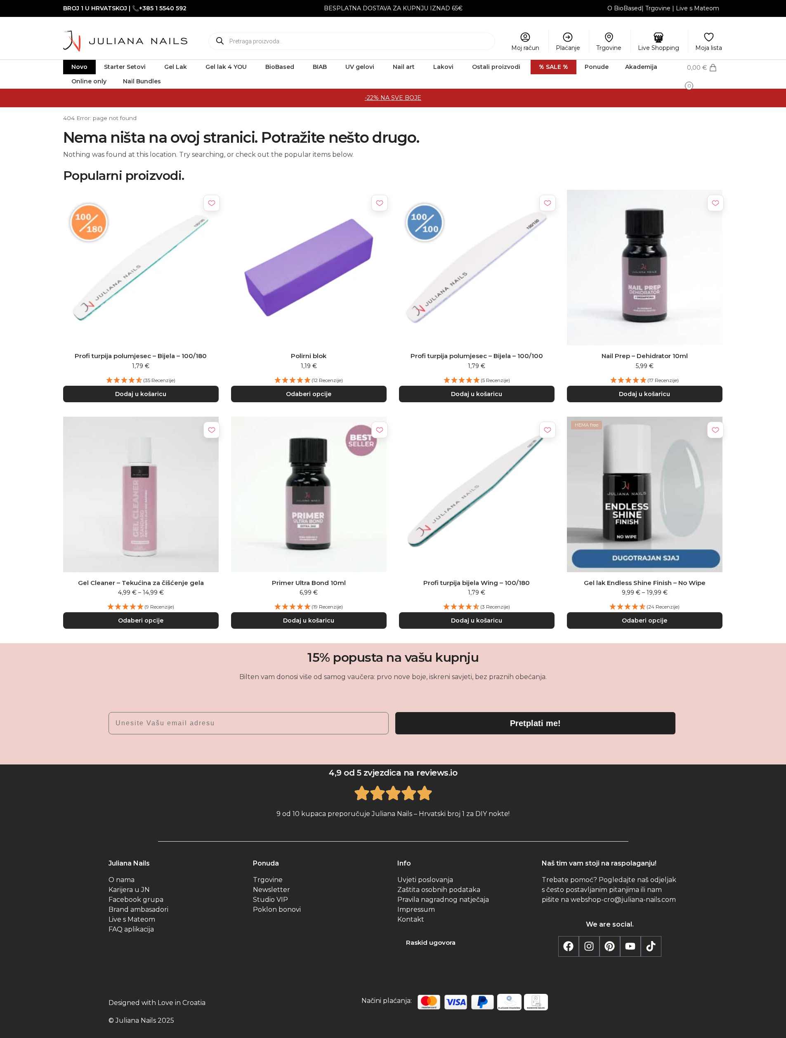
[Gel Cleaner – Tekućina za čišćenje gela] (141, 494)
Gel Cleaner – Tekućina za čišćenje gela (141, 583)
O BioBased (624, 8)
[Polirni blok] (309, 267)
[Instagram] (589, 946)
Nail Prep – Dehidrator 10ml (645, 356)
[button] (705, 75)
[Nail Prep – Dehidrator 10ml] (644, 267)
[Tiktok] (651, 946)
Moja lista (708, 48)
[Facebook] (568, 946)
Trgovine (657, 8)
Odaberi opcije (308, 394)
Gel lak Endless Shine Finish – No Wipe (645, 583)
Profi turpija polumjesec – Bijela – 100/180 (141, 356)
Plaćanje (568, 48)
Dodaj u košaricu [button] (140, 394)
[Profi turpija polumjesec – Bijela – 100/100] (477, 267)
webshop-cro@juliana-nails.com (623, 900)
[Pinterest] (610, 946)
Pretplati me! (535, 723)
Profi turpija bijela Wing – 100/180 (476, 583)
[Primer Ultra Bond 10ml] (309, 494)
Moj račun (525, 48)
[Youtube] (630, 946)
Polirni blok (308, 356)
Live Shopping (658, 48)
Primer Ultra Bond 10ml (309, 583)
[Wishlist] (211, 203)
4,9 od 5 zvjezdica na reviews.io (393, 773)
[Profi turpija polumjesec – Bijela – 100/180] (141, 267)
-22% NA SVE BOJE (393, 97)
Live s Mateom (697, 8)
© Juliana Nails (132, 1020)
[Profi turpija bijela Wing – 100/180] (477, 494)
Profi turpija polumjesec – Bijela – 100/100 (477, 356)
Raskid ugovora (431, 942)
